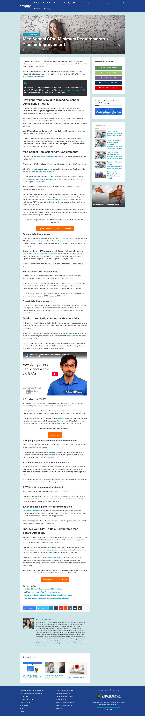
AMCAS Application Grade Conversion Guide (38, 253)
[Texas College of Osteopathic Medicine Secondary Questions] (100, 134)
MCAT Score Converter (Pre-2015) (31, 693)
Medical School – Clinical (64, 705)
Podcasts (87, 3)
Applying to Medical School (31, 34)
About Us (59, 708)
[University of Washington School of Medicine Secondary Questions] (100, 174)
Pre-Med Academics (26, 699)
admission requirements (54, 557)
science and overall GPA (74, 90)
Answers (57, 3)
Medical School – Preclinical (65, 702)
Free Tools (47, 3)
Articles (37, 3)
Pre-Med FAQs (24, 696)
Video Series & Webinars (72, 3)
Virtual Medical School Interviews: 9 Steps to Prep (44, 589)
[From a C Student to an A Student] (77, 668)
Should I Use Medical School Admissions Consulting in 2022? (47, 598)
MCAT (22, 708)
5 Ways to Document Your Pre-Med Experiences (43, 592)
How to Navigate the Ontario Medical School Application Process (49, 595)
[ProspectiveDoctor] (26, 6)
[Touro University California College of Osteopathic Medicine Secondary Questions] (100, 155)
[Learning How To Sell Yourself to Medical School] (32, 667)
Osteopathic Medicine (63, 693)
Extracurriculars (25, 702)
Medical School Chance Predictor (107, 205)
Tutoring (22, 711)
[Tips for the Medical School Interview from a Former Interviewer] (55, 667)
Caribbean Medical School (64, 696)
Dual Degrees (24, 705)
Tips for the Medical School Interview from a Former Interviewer (54, 677)
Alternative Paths (61, 699)
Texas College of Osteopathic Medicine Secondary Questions (114, 133)
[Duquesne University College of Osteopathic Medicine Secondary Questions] (100, 164)
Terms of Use (109, 709)
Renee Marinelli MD (29, 50)
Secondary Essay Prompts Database (31, 690)
